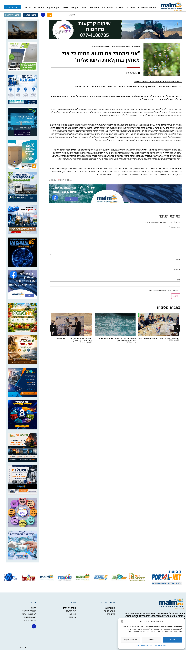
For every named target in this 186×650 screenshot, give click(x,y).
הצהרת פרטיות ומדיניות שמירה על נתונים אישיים (151, 645)
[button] (122, 621)
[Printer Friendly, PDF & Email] (61, 179)
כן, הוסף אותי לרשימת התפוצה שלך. (164, 290)
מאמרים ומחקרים (148, 7)
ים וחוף (84, 7)
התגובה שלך (174, 227)
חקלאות (74, 7)
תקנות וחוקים (53, 7)
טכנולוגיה (108, 7)
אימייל (177, 270)
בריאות (65, 7)
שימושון (40, 7)
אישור (172, 639)
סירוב (151, 639)
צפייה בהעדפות (130, 639)
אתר (178, 280)
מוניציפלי (94, 7)
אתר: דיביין (23, 647)
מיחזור (132, 7)
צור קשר (27, 7)
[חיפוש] (49, 15)
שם (178, 260)
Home (137, 46)
